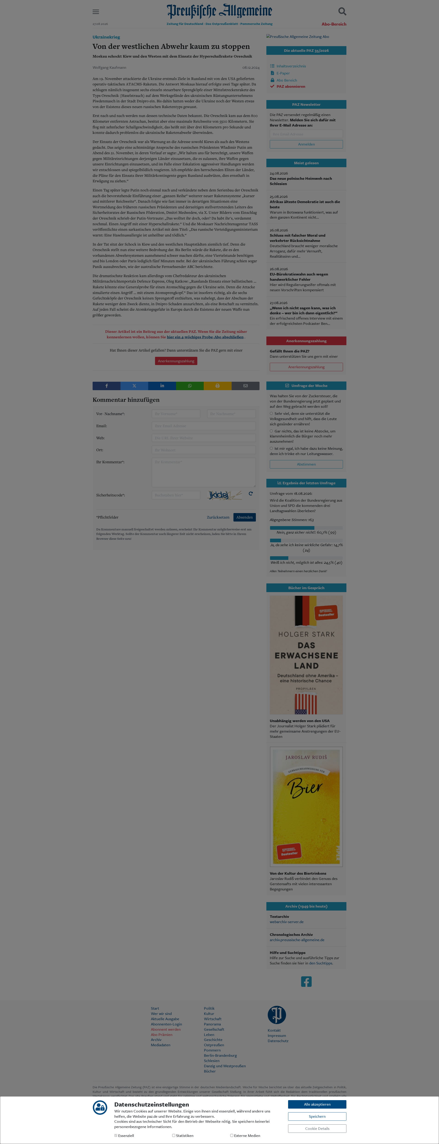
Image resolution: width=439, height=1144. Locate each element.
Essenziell (125, 1135)
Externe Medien (246, 1135)
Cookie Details (317, 1128)
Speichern (317, 1116)
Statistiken (184, 1135)
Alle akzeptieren (317, 1104)
